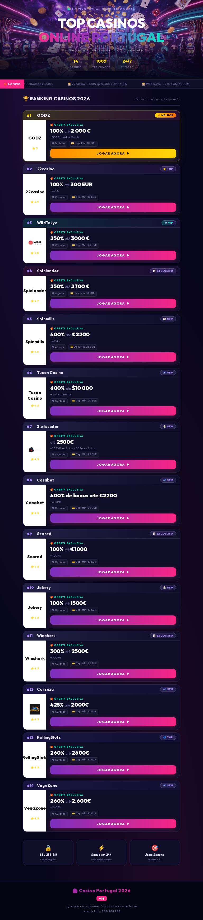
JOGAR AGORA (111, 153)
